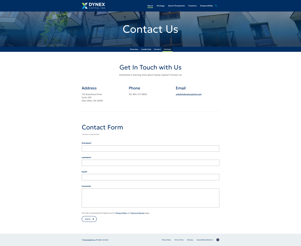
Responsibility (206, 5)
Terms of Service (137, 213)
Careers (157, 49)
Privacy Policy (121, 213)
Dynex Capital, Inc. (89, 240)
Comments (86, 186)
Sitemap (190, 240)
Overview (134, 49)
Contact (167, 49)
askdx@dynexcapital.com (189, 94)
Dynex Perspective (176, 5)
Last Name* (86, 157)
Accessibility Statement (205, 240)
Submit (88, 219)
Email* (84, 172)
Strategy (161, 5)
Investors (192, 5)
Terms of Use (179, 240)
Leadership (146, 49)
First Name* (86, 143)
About (150, 5)
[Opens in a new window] (217, 239)
